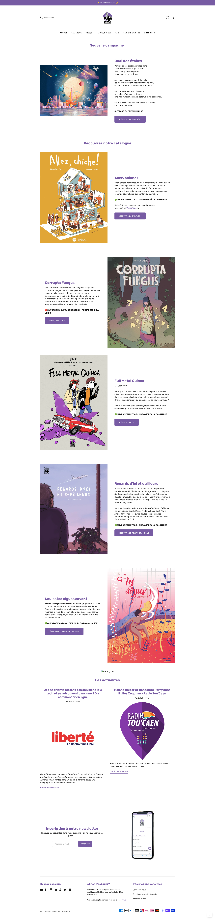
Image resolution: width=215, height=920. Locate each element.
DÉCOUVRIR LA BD (126, 422)
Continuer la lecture (49, 787)
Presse (89, 33)
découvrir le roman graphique (134, 533)
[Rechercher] (41, 17)
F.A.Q (117, 33)
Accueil (63, 33)
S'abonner (85, 844)
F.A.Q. (124, 900)
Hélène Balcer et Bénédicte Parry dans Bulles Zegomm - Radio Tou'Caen (142, 691)
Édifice (48, 912)
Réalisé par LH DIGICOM (61, 912)
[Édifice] (107, 17)
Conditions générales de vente (145, 894)
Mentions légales (139, 898)
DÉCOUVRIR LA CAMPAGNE (130, 119)
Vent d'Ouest (132, 208)
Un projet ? (149, 33)
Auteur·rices (104, 33)
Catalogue (76, 33)
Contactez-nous (139, 890)
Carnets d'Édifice (131, 33)
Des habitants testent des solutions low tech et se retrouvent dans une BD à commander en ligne (73, 693)
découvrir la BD (57, 321)
